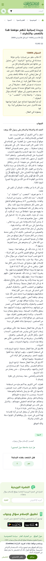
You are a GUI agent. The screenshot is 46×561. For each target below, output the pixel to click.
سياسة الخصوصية (11, 536)
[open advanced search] (11, 11)
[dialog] (22, 551)
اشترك (6, 500)
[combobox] (28, 11)
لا (17, 463)
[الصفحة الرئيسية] (42, 20)
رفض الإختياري (17, 557)
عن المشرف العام (26, 536)
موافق (32, 557)
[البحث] (3, 11)
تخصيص (5, 557)
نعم (29, 463)
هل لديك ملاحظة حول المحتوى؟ (23, 447)
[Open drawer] (2, 4)
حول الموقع (38, 536)
